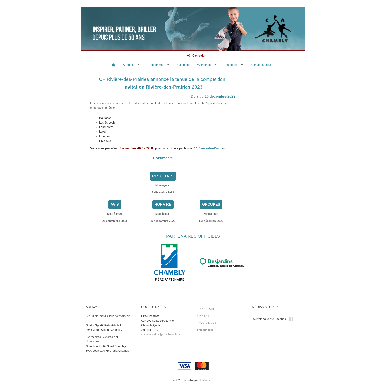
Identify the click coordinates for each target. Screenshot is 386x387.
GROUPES (211, 204)
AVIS (115, 204)
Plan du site (206, 309)
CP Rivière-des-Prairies (209, 148)
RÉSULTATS (163, 176)
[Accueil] (113, 64)
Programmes (206, 322)
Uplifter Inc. (206, 380)
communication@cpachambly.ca (160, 334)
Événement (205, 329)
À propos (203, 316)
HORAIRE (163, 204)
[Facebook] (291, 318)
